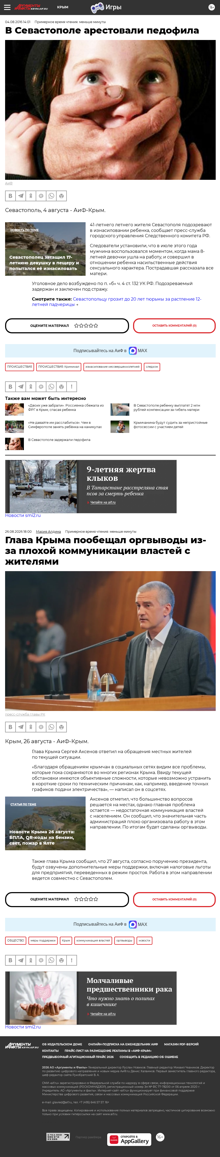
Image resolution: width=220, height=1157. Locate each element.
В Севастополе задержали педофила (59, 440)
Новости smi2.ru (23, 515)
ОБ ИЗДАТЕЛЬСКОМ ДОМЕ (62, 1044)
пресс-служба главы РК (25, 714)
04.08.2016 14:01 (17, 22)
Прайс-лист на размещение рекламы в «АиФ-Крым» (108, 1051)
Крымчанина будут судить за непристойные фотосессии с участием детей (170, 425)
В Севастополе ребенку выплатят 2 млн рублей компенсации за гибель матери (167, 407)
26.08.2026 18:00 (18, 532)
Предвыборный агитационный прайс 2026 (77, 1057)
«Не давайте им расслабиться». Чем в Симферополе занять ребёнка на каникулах (65, 425)
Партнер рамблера (88, 1137)
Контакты (50, 1051)
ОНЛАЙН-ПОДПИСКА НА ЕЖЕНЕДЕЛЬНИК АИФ (123, 1044)
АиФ (9, 183)
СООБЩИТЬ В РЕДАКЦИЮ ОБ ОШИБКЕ (149, 1057)
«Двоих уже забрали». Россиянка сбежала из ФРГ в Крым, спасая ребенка (66, 407)
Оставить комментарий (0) (174, 325)
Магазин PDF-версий (181, 1044)
